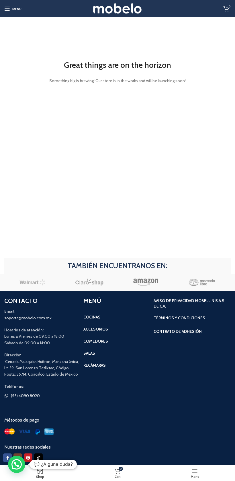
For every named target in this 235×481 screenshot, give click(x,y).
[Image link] (30, 431)
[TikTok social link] (38, 457)
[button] (16, 464)
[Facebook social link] (7, 457)
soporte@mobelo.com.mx (28, 317)
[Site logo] (117, 8)
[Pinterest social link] (28, 457)
